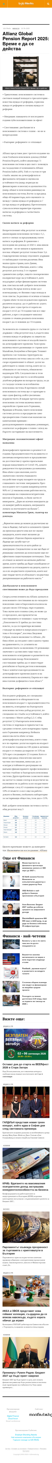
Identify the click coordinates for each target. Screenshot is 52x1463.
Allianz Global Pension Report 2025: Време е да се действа (26, 41)
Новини (6, 1145)
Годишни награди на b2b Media (26, 1439)
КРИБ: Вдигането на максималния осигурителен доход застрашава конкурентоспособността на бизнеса (25, 1186)
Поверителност (33, 1448)
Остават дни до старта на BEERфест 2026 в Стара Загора (26, 1065)
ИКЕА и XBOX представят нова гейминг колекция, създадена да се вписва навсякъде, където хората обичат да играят (25, 1315)
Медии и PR (8, 1026)
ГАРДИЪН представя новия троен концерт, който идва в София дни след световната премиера (24, 1125)
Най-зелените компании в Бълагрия (26, 1437)
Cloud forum (13, 1418)
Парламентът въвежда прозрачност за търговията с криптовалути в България (25, 1250)
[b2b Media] (26, 4)
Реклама (43, 1448)
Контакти (26, 1451)
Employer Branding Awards (26, 1434)
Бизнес (6, 1209)
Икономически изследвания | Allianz (27, 850)
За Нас (7, 1448)
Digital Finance (13, 1416)
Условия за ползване (19, 1448)
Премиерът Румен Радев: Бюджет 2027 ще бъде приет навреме (24, 1374)
